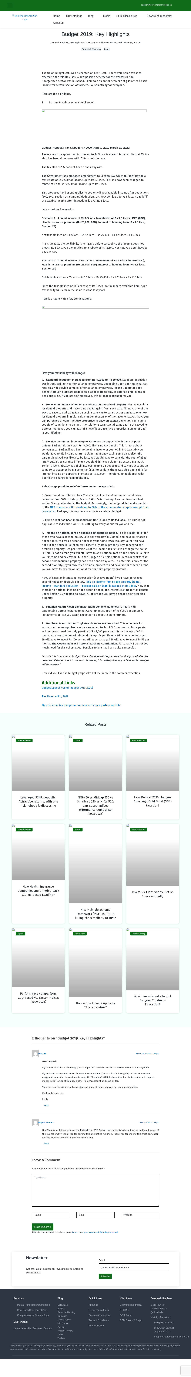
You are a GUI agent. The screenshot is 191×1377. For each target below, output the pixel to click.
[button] (9, 5)
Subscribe (105, 1276)
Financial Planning (91, 49)
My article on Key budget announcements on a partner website (81, 705)
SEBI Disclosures (126, 15)
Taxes (107, 49)
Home (56, 15)
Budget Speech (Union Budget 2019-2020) (67, 687)
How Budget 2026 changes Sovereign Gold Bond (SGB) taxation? (153, 801)
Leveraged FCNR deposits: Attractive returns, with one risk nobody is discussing (38, 801)
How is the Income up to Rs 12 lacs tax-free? (95, 1005)
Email (102, 1260)
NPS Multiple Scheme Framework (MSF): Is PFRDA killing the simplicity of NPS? (95, 914)
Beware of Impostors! (159, 15)
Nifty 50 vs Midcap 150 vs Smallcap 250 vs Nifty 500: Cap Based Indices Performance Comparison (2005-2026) (95, 805)
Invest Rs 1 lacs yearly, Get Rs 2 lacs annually (153, 894)
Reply (46, 1105)
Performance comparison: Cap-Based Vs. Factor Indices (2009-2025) (38, 998)
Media (106, 15)
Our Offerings (74, 15)
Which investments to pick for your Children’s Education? (153, 1000)
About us (58, 22)
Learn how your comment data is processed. (95, 1232)
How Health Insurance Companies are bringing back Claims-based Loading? (38, 891)
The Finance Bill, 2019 (55, 696)
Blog (91, 15)
